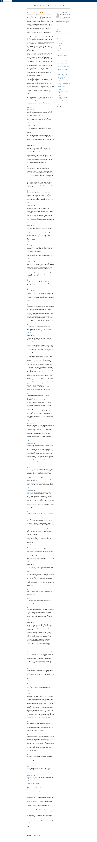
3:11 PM (28, 277)
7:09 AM (29, 561)
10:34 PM (29, 332)
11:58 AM (29, 752)
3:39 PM (28, 302)
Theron (29, 754)
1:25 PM (28, 772)
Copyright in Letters (61, 86)
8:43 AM (29, 122)
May (59, 48)
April (59, 50)
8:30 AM (29, 587)
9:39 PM (28, 680)
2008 (58, 40)
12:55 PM (29, 222)
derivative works (39, 103)
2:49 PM (28, 780)
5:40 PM (28, 619)
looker (29, 693)
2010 (58, 36)
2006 (58, 104)
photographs (46, 103)
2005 (58, 106)
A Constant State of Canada (33, 783)
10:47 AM (29, 164)
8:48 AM (29, 596)
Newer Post (29, 833)
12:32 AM (29, 732)
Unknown (30, 766)
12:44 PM (29, 202)
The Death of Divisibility (62, 55)
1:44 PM (28, 420)
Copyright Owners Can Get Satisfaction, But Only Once (63, 59)
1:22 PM (28, 241)
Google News (58, 31)
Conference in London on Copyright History (62, 75)
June (59, 47)
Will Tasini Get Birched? (62, 57)
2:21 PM (28, 828)
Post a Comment (30, 831)
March (59, 52)
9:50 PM (28, 487)
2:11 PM (28, 763)
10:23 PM (29, 322)
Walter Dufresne (31, 734)
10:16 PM (29, 544)
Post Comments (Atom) (36, 835)
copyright (32, 103)
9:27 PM (28, 440)
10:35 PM (29, 690)
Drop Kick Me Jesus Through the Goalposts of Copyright (64, 84)
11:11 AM (29, 188)
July (59, 45)
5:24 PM (28, 605)
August (59, 43)
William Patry (30, 125)
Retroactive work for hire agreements (62, 98)
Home (40, 833)
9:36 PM (28, 464)
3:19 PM (28, 286)
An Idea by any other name (62, 61)
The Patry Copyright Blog (48, 5)
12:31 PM (29, 718)
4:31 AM (29, 665)
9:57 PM (28, 509)
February (60, 53)
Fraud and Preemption (62, 72)
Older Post (52, 833)
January (59, 100)
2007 (58, 102)
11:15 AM (29, 391)
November (60, 41)
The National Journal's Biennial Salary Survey (63, 70)
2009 (58, 38)
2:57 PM (28, 258)
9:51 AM (29, 142)
